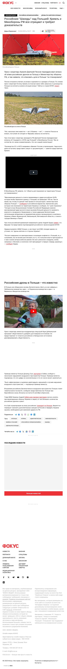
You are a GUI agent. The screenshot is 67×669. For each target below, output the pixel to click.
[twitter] (8, 577)
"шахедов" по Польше (44, 405)
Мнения (37, 3)
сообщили (23, 204)
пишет (57, 86)
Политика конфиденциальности (46, 661)
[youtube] (18, 577)
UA (60, 3)
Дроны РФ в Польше (12, 425)
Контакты (38, 663)
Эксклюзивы (28, 8)
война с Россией (12, 422)
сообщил (9, 244)
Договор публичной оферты (23, 565)
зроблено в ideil (8, 665)
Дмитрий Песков (36, 418)
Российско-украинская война (28, 15)
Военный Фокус (41, 8)
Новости (6, 551)
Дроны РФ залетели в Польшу (51, 15)
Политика (53, 8)
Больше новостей (34, 493)
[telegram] (13, 577)
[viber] (23, 577)
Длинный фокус (9, 557)
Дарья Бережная (10, 31)
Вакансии (23, 561)
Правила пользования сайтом (8, 565)
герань (24, 418)
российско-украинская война (31, 422)
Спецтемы (45, 3)
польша (14, 418)
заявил (56, 223)
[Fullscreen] (60, 94)
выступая (37, 374)
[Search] (63, 2)
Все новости (15, 8)
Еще (61, 8)
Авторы (22, 557)
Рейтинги (53, 3)
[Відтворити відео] (33, 311)
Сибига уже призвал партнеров (35, 397)
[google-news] (28, 577)
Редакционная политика (8, 571)
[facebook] (4, 577)
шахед (48, 422)
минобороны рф (51, 418)
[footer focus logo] (11, 546)
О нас (5, 561)
